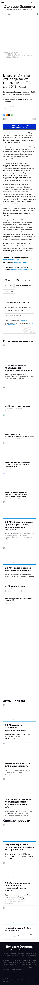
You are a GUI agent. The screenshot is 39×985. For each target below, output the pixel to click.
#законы (8, 286)
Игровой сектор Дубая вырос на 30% (18, 929)
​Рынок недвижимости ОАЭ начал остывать (17, 764)
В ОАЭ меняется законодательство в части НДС (19, 435)
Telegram (24, 321)
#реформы (9, 291)
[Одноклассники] (6, 115)
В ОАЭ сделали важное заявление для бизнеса (18, 569)
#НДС (16, 280)
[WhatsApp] (11, 115)
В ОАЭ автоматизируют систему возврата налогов (17, 587)
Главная (6, 52)
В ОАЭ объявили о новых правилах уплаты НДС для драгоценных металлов (19, 526)
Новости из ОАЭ (13, 54)
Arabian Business (21, 262)
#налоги (26, 280)
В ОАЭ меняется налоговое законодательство (17, 407)
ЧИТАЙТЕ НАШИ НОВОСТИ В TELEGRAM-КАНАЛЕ (19, 127)
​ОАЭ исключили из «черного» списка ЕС (18, 599)
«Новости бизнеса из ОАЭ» (21, 269)
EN (36, 2)
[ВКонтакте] (4, 115)
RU (32, 2)
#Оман (7, 280)
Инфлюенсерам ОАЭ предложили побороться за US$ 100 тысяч (19, 847)
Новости (18, 52)
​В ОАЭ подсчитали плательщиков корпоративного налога (18, 368)
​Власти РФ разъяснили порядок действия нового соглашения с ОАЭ (18, 803)
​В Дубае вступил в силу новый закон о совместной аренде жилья (18, 887)
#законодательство (24, 286)
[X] (9, 115)
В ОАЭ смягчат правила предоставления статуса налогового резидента (16, 494)
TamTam (30, 323)
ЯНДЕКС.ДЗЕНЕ (11, 324)
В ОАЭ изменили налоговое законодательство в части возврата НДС (17, 464)
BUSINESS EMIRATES (11, 259)
